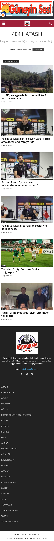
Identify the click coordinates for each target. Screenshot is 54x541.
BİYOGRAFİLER (8, 393)
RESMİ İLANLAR (8, 482)
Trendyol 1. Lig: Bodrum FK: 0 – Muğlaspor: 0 (20, 270)
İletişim (16, 534)
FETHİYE (5, 432)
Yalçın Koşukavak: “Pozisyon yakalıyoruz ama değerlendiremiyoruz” (25, 140)
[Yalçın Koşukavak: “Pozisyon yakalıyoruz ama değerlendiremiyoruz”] (27, 122)
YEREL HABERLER (9, 522)
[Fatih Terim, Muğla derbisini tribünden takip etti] (27, 296)
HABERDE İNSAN (9, 449)
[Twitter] (32, 374)
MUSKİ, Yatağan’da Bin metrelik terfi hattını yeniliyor (24, 97)
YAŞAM (4, 516)
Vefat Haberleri (9, 510)
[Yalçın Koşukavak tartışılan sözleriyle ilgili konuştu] (27, 209)
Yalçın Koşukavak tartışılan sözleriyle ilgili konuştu (24, 227)
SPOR (4, 135)
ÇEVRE (4, 398)
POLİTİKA (5, 477)
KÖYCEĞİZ (6, 454)
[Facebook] (22, 374)
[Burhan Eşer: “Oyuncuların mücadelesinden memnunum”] (27, 166)
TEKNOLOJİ (6, 505)
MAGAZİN (5, 465)
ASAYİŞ (4, 387)
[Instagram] (27, 374)
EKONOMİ (5, 426)
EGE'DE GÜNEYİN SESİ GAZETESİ (16, 415)
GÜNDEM (5, 443)
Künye (24, 534)
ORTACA (5, 471)
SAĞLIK (4, 92)
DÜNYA (4, 409)
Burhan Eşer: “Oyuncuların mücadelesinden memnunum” (19, 184)
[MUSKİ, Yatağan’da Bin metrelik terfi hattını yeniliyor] (27, 79)
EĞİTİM (4, 421)
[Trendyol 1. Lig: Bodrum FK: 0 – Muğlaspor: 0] (27, 253)
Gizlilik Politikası (34, 534)
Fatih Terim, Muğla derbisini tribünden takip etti (25, 314)
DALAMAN (5, 404)
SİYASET (5, 494)
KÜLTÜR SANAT (8, 460)
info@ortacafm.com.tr (30, 369)
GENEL (4, 437)
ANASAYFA (38, 49)
